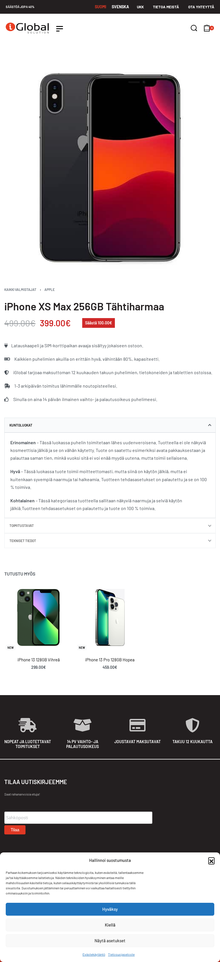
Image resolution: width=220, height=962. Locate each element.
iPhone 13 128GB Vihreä (38, 660)
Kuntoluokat (20, 425)
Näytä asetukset (110, 940)
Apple (49, 289)
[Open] (59, 29)
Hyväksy (110, 909)
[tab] (110, 425)
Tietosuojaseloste (121, 954)
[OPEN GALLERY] (110, 167)
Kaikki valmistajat (20, 289)
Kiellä (110, 924)
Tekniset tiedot (22, 541)
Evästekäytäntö (93, 954)
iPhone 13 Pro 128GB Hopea (110, 660)
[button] (211, 860)
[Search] (193, 28)
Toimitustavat (21, 525)
